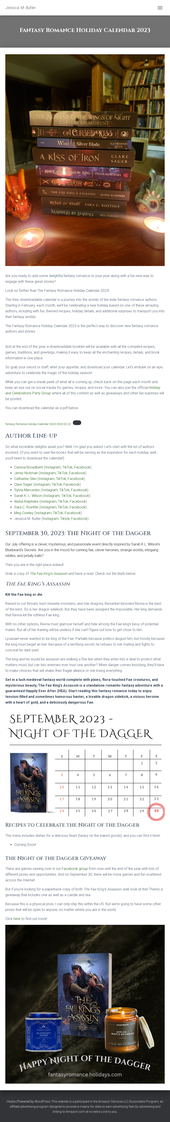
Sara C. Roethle (26, 507)
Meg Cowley (23, 513)
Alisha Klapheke (26, 501)
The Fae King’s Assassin (49, 573)
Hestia (11, 1101)
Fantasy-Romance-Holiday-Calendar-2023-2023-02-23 (38, 424)
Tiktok (65, 519)
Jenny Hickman (26, 473)
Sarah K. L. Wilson (28, 496)
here (17, 919)
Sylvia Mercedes (27, 490)
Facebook (82, 467)
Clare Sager (23, 484)
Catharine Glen (25, 479)
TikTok (67, 467)
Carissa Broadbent (28, 467)
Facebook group (75, 869)
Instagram (53, 467)
